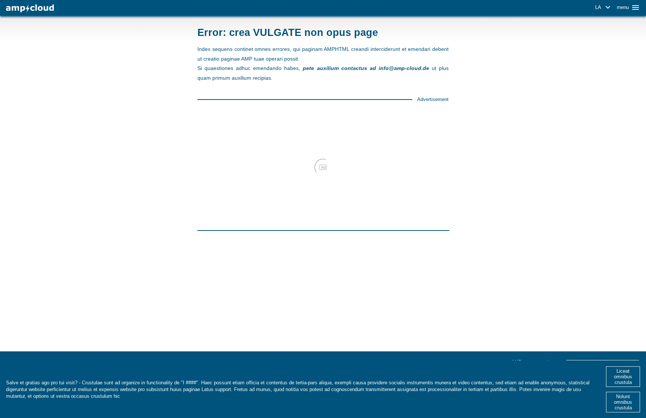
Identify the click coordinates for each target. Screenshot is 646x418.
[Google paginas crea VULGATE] (30, 8)
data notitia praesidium (148, 396)
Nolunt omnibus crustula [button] (623, 402)
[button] (604, 7)
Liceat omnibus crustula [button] (623, 376)
